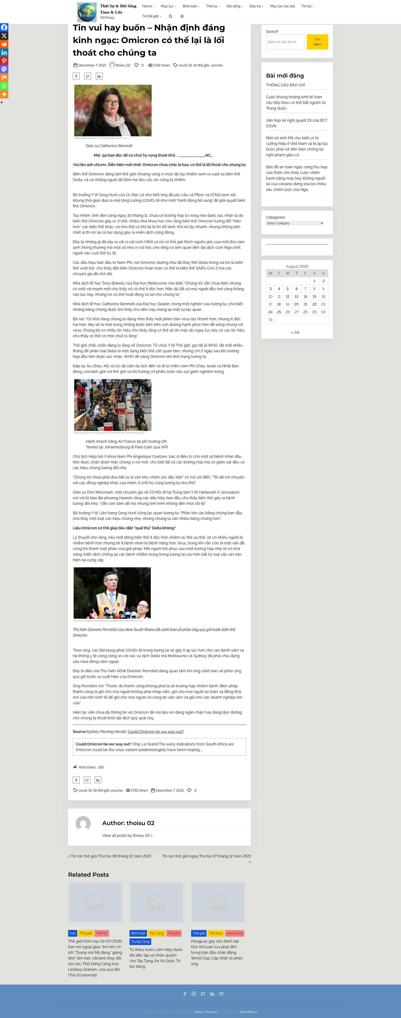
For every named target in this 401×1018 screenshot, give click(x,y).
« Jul (295, 332)
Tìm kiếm (317, 41)
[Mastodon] (4, 69)
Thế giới (86, 933)
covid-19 (185, 65)
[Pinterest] (4, 61)
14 (305, 296)
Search (272, 31)
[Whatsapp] (4, 86)
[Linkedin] (4, 52)
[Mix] (4, 77)
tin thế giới (201, 65)
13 (296, 296)
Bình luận (138, 933)
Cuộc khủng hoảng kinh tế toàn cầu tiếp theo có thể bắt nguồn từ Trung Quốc (296, 102)
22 (314, 304)
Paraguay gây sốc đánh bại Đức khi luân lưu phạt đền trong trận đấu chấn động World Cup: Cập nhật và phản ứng (217, 952)
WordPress (248, 1012)
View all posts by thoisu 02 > (127, 835)
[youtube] (221, 995)
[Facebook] (4, 27)
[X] (4, 36)
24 (270, 312)
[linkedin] (212, 995)
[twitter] (87, 76)
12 (287, 296)
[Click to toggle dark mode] (182, 16)
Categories (275, 217)
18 (279, 304)
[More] (4, 94)
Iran (73, 933)
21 (305, 304)
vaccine (217, 65)
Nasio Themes (206, 1012)
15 (314, 296)
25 (279, 312)
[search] (170, 17)
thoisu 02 (123, 65)
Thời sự (101, 933)
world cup (235, 933)
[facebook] (76, 76)
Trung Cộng (140, 942)
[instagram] (194, 995)
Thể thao (216, 933)
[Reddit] (4, 44)
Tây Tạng (157, 933)
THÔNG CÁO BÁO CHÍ (285, 85)
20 (296, 304)
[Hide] (1, 102)
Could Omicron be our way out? (156, 731)
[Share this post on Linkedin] (99, 76)
